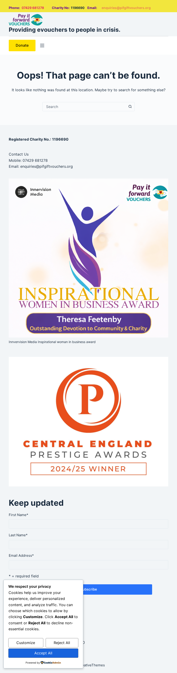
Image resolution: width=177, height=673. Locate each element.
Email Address (21, 555)
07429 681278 (33, 8)
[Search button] (130, 106)
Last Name (18, 535)
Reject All (62, 642)
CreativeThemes (91, 665)
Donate (22, 45)
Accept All (43, 653)
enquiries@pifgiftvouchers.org (126, 8)
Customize (25, 642)
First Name (18, 515)
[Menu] (42, 45)
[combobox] (84, 106)
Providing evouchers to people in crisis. (64, 29)
